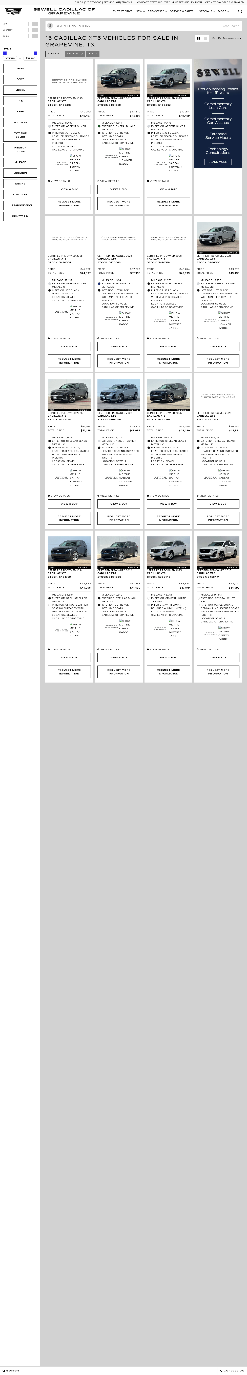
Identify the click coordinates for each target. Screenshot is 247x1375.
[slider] (5, 53)
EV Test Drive (122, 11)
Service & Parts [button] (182, 12)
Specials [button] (205, 12)
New (5, 24)
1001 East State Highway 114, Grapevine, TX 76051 (169, 2)
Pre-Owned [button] (156, 12)
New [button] (140, 12)
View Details (60, 181)
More (222, 12)
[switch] (20, 24)
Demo (6, 36)
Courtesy (7, 30)
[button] (240, 11)
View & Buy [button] (69, 189)
